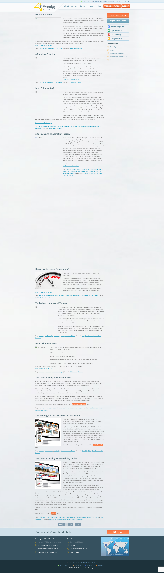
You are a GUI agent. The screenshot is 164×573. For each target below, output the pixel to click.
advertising (59, 126)
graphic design (80, 126)
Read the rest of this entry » (43, 45)
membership (57, 517)
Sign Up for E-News (118, 20)
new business (58, 48)
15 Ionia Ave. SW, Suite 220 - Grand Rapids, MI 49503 (106, 1)
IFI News (79, 48)
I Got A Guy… (113, 47)
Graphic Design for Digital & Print (47, 552)
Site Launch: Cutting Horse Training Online (56, 458)
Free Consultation (112, 6)
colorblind (73, 126)
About (66, 6)
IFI (82, 169)
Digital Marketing (117, 31)
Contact (98, 6)
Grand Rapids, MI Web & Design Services (46, 539)
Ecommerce (52, 519)
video (101, 517)
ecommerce (54, 295)
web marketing (71, 173)
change (41, 295)
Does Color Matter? (44, 88)
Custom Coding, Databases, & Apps (48, 549)
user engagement (83, 171)
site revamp (73, 171)
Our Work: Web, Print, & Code (78, 549)
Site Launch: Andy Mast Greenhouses (53, 377)
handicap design (90, 126)
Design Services (116, 39)
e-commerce (42, 517)
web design (38, 128)
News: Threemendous (46, 343)
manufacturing (49, 451)
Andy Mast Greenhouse (79, 404)
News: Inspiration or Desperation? (52, 269)
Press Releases (96, 451)
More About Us (71, 539)
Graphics (85, 336)
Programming (116, 35)
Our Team (73, 545)
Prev (60, 524)
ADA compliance (51, 126)
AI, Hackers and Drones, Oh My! (118, 56)
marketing (51, 48)
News (91, 6)
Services (74, 6)
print (62, 336)
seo (69, 171)
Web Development (117, 27)
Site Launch (72, 175)
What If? (112, 50)
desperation (47, 295)
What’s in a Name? (44, 14)
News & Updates (93, 173)
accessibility (42, 126)
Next (79, 524)
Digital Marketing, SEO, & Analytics (48, 545)
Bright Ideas (73, 48)
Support (125, 6)
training (61, 408)
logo (46, 48)
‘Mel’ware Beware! (115, 60)
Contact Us (78, 565)
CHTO (54, 513)
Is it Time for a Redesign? (117, 53)
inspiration (62, 295)
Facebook (89, 565)
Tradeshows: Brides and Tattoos (51, 303)
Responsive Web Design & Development (49, 542)
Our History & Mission (76, 542)
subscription (90, 517)
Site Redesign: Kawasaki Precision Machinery (57, 415)
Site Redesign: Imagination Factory (52, 133)
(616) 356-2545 (86, 1)
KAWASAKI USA (98, 445)
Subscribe (101, 565)
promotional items (69, 336)
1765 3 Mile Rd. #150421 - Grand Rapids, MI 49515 (83, 562)
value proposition (56, 83)
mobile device (94, 169)
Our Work (83, 6)
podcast (73, 517)
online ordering (66, 517)
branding (41, 48)
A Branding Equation (45, 54)
